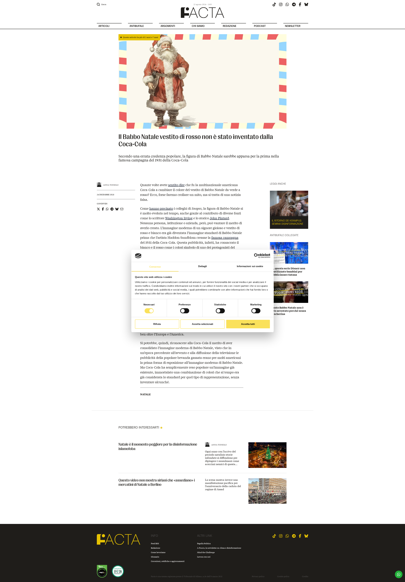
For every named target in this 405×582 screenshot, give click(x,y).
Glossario (155, 556)
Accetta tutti (248, 324)
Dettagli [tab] (202, 266)
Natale (145, 394)
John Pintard (219, 218)
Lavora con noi (203, 556)
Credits (305, 576)
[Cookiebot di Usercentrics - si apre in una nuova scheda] (256, 255)
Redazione (155, 548)
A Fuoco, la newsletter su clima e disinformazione (219, 548)
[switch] (184, 310)
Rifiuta (157, 324)
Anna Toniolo (110, 185)
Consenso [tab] (155, 266)
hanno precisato (161, 208)
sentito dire (176, 185)
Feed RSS (155, 543)
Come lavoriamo (158, 552)
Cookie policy (283, 576)
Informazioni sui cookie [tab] (250, 266)
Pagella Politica (204, 543)
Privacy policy (258, 576)
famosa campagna (224, 237)
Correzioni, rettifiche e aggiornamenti (167, 561)
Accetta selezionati (202, 324)
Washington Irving (179, 218)
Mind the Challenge (206, 552)
